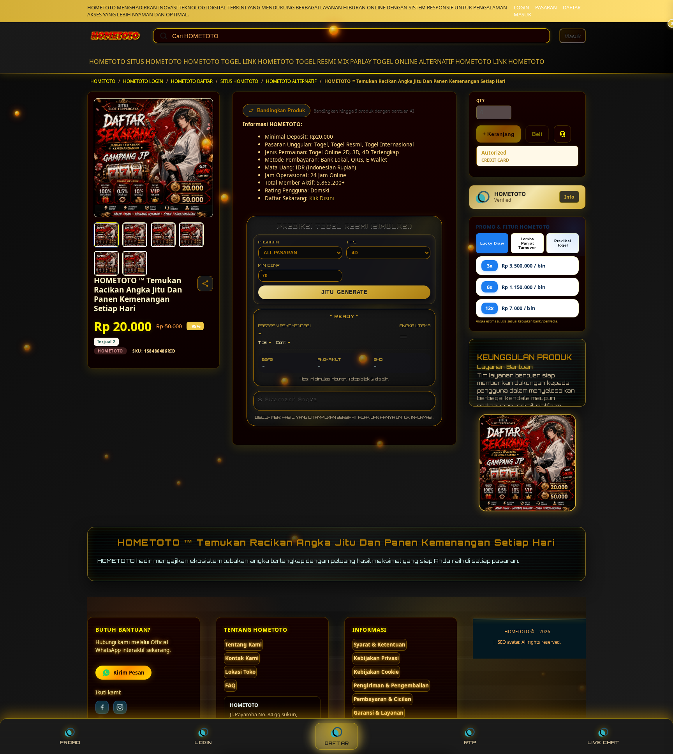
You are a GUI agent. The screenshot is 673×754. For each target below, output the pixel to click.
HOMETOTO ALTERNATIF (291, 81)
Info (569, 197)
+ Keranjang (498, 134)
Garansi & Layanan (378, 712)
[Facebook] (102, 707)
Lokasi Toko (240, 671)
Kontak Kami (242, 658)
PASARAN (546, 7)
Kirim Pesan (128, 672)
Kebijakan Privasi (376, 658)
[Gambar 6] (134, 263)
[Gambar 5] (106, 263)
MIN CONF (269, 265)
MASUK (522, 14)
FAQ (230, 685)
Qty (480, 100)
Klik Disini (321, 198)
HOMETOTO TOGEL (212, 61)
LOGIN (521, 7)
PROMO (70, 742)
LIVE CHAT (603, 742)
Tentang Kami (243, 644)
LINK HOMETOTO (268, 61)
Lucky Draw (492, 243)
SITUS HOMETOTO (154, 61)
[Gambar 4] (191, 234)
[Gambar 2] (134, 234)
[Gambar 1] (106, 234)
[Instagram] (120, 707)
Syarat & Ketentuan (379, 644)
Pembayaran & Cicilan (382, 699)
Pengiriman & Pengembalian (391, 685)
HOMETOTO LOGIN (143, 81)
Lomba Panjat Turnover (527, 243)
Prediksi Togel (562, 243)
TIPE (351, 242)
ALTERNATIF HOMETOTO (455, 61)
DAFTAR (572, 7)
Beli (537, 134)
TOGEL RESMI (316, 61)
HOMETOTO (107, 61)
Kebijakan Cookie (376, 671)
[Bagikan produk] (205, 283)
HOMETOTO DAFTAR (192, 81)
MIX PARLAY (354, 61)
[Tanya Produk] (562, 134)
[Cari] (163, 36)
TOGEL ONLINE (395, 61)
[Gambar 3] (163, 234)
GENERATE (344, 292)
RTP (470, 742)
